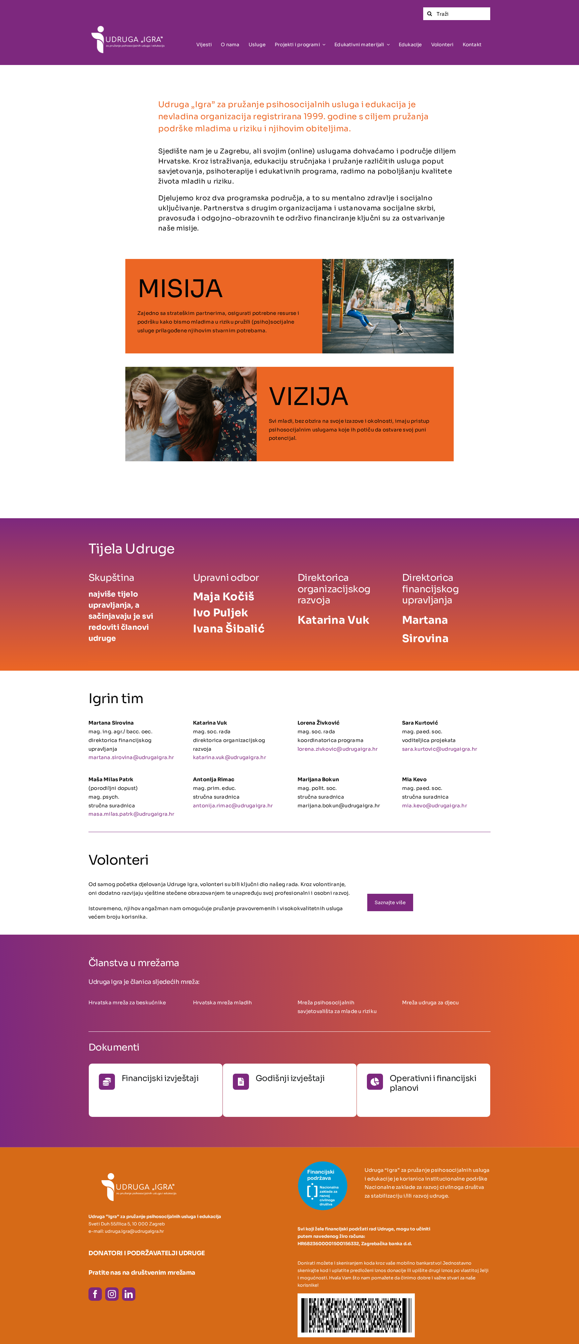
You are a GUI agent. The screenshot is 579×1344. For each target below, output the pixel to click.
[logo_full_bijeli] (132, 23)
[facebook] (95, 1294)
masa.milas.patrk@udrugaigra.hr (131, 814)
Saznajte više (138, 1092)
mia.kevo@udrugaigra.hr (434, 805)
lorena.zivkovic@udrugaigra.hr (338, 749)
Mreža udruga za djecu (430, 1002)
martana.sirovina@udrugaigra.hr (131, 757)
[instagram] (112, 1294)
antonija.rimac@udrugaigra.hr (233, 805)
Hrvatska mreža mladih (222, 1002)
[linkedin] (128, 1294)
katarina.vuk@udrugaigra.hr (229, 757)
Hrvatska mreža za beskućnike (127, 1002)
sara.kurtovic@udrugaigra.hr (439, 749)
